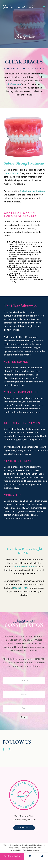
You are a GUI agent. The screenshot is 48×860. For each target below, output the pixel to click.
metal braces (12, 173)
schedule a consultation (24, 567)
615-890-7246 (24, 828)
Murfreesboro (14, 84)
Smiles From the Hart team (32, 191)
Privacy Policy (13, 848)
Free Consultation (12, 856)
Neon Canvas (34, 850)
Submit (24, 717)
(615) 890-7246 (20, 588)
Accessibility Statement (28, 848)
